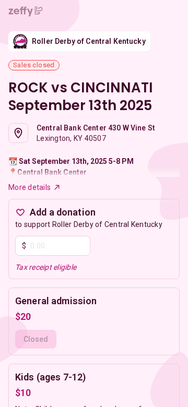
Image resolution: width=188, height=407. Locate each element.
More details (29, 187)
